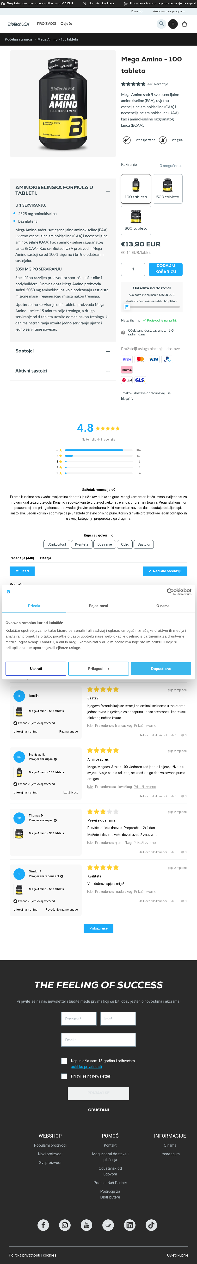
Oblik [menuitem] (125, 544)
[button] (144, 87)
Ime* (108, 1019)
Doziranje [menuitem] (105, 544)
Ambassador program (169, 11)
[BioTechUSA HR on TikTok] (151, 1230)
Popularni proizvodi (50, 1145)
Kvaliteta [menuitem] (81, 544)
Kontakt (110, 1145)
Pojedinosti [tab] (98, 606)
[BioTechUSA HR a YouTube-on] (86, 1230)
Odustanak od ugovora (110, 1171)
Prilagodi (95, 668)
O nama (136, 11)
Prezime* (73, 1019)
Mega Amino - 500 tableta (46, 711)
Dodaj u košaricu (165, 269)
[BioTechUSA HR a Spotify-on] (108, 1230)
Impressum (170, 1154)
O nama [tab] (163, 606)
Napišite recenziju (169, 572)
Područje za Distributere (110, 1194)
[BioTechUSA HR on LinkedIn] (129, 1230)
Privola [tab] (34, 606)
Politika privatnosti (24, 1255)
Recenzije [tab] (22, 559)
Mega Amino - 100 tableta (46, 772)
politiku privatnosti (86, 1066)
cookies (49, 1255)
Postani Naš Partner (110, 1183)
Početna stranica (18, 39)
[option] (63, 103)
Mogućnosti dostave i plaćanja (110, 1157)
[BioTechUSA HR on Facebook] (43, 1230)
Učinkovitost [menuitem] (57, 544)
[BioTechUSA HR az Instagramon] (65, 1230)
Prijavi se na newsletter (90, 1076)
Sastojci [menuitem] (144, 544)
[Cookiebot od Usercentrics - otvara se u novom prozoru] (170, 592)
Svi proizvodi (50, 1162)
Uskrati (36, 668)
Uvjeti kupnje (177, 1255)
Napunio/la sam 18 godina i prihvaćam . (103, 1064)
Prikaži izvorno (145, 725)
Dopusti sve (161, 668)
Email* (70, 1040)
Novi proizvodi (50, 1154)
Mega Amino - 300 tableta (46, 833)
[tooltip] (113, 490)
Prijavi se (98, 1093)
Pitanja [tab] (45, 559)
